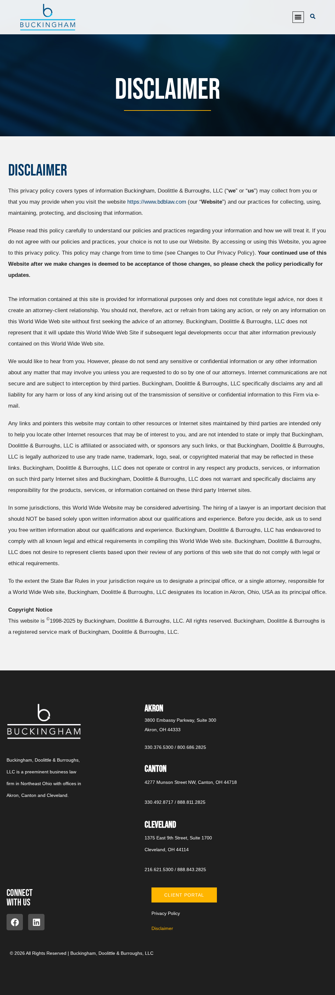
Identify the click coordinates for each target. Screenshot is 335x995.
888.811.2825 (191, 802)
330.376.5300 (159, 747)
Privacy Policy (165, 913)
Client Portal (184, 895)
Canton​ (156, 769)
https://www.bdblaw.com (156, 202)
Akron (154, 708)
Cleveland (160, 824)
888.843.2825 (191, 869)
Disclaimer (162, 928)
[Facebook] (15, 922)
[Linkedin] (36, 922)
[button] (298, 17)
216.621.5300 (159, 869)
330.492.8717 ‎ (160, 802)
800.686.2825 (191, 747)
